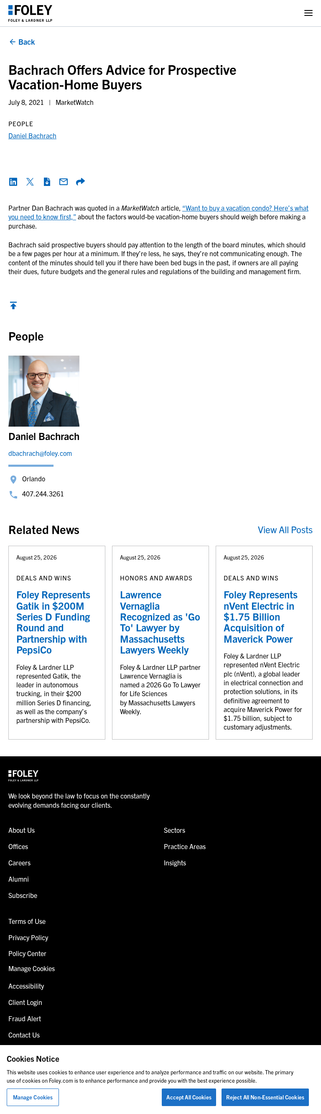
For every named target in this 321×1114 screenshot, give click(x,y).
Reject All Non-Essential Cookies (265, 1097)
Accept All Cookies (188, 1097)
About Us (21, 830)
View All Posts (285, 529)
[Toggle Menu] (308, 13)
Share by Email (64, 182)
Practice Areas (185, 846)
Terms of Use (27, 921)
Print (47, 182)
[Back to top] (13, 307)
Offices (18, 846)
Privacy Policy (28, 937)
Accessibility (26, 986)
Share (80, 182)
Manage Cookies (33, 1097)
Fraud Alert (24, 1018)
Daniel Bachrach (32, 135)
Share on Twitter (30, 182)
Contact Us (24, 1034)
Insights (175, 862)
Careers (19, 862)
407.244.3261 (43, 493)
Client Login (25, 1002)
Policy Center (27, 953)
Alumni (18, 879)
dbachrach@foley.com (40, 453)
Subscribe (22, 895)
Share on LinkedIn (13, 182)
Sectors (174, 830)
